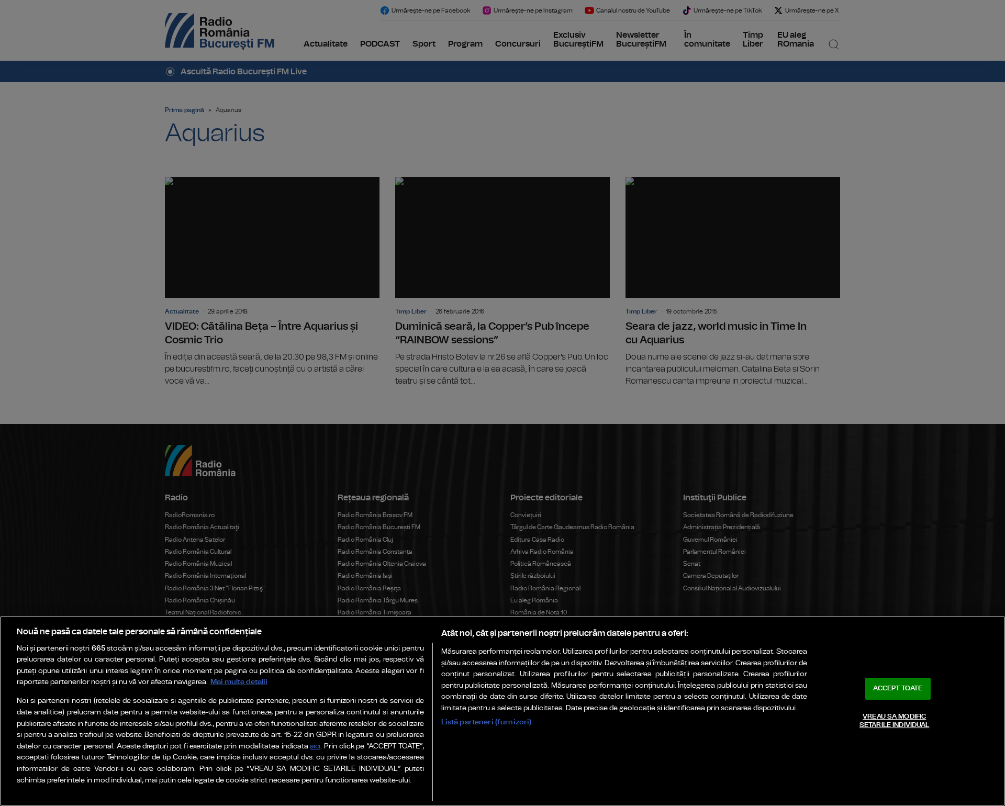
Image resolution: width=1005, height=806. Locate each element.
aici (315, 746)
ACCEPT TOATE (897, 688)
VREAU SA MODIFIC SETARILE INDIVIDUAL (894, 721)
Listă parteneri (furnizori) (486, 722)
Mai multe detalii (238, 682)
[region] (502, 711)
